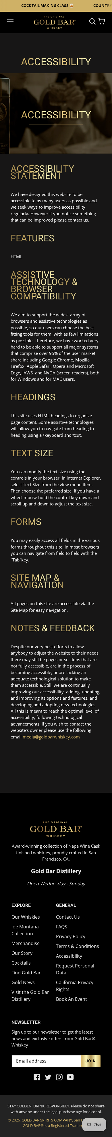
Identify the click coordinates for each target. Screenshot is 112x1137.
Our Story (21, 953)
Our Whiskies (25, 917)
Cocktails (21, 963)
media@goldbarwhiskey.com (51, 737)
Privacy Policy (70, 936)
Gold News (23, 982)
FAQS (61, 927)
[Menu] (10, 22)
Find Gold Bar (26, 972)
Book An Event (71, 999)
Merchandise (25, 943)
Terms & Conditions (77, 946)
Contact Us (68, 917)
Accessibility (69, 956)
